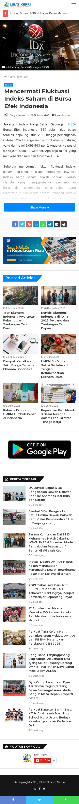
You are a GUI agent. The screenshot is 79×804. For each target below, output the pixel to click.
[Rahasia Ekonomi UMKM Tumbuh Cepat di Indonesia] (20, 393)
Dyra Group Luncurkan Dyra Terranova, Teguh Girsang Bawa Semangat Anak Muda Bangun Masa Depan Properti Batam (51, 690)
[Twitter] (44, 788)
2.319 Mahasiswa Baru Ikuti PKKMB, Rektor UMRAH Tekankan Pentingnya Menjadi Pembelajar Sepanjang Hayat (52, 591)
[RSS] (34, 788)
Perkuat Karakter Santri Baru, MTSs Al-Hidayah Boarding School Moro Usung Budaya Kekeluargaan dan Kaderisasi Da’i (51, 717)
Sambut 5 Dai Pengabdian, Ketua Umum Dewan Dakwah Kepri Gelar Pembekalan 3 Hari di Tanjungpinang (51, 517)
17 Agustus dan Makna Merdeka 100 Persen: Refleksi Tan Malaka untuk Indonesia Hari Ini (50, 614)
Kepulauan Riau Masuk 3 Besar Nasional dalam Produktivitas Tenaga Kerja (58, 416)
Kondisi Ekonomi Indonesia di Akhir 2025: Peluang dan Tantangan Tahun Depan (55, 320)
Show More (38, 207)
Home (11, 76)
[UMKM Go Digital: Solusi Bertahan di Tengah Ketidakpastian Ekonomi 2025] (58, 344)
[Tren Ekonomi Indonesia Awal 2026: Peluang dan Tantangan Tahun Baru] (20, 295)
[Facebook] (39, 788)
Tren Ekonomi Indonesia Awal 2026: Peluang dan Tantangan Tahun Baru (19, 320)
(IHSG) (71, 124)
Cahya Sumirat (18, 115)
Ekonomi (22, 76)
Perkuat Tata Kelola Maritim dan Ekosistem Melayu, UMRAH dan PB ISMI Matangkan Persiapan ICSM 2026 (52, 637)
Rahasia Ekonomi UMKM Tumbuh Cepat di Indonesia (19, 414)
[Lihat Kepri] (17, 5)
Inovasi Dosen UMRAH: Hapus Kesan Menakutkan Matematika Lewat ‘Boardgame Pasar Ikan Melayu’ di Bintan (52, 568)
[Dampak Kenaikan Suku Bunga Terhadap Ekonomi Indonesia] (20, 344)
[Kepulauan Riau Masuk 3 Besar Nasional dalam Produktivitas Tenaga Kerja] (58, 393)
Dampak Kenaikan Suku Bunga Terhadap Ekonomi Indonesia (19, 365)
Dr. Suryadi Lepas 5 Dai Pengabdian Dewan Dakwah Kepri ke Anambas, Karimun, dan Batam (50, 494)
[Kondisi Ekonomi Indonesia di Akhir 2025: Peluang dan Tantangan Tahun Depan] (58, 295)
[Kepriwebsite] (39, 250)
